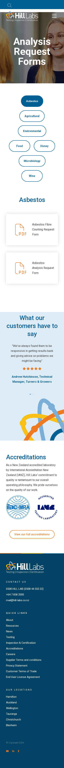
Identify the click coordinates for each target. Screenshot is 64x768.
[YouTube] (9, 751)
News (9, 631)
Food (19, 146)
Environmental (32, 131)
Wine (32, 176)
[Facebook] (20, 751)
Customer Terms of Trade (21, 671)
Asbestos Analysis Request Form (43, 268)
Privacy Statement (16, 665)
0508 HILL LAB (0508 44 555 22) (25, 588)
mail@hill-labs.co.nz (17, 600)
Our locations (19, 689)
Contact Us (16, 581)
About (9, 620)
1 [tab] (30, 393)
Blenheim (11, 725)
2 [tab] (32, 393)
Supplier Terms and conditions (23, 660)
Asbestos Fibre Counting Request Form (43, 229)
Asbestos (32, 101)
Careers (10, 654)
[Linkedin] (14, 751)
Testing (10, 637)
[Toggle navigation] (54, 16)
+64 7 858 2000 (15, 594)
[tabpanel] (32, 363)
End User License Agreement (23, 677)
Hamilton (11, 696)
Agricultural (32, 116)
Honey (44, 146)
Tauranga (11, 713)
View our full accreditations (32, 534)
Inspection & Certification (21, 642)
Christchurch (13, 719)
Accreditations (14, 648)
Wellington (12, 708)
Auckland (11, 702)
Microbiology (32, 161)
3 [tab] (34, 393)
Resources (12, 625)
